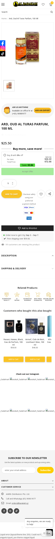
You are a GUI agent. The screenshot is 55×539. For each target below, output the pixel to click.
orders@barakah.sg (20, 503)
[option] (27, 48)
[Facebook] (4, 511)
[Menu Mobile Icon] (3, 4)
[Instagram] (10, 511)
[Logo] (25, 4)
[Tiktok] (16, 511)
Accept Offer (27, 171)
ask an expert (42, 110)
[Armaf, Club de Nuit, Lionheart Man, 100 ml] (35, 326)
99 (7, 244)
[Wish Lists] (41, 194)
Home (4, 18)
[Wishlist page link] (43, 4)
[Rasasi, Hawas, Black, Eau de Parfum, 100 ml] (13, 326)
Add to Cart (13, 359)
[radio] (27, 158)
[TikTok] (2, 53)
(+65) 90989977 (19, 113)
